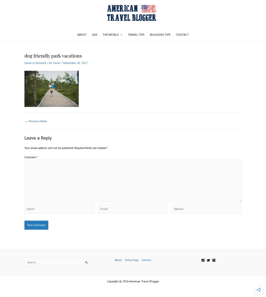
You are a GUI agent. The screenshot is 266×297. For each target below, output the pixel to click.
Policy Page (132, 260)
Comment (31, 157)
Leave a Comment (35, 63)
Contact (146, 260)
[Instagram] (214, 260)
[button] (120, 34)
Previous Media (36, 121)
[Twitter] (208, 260)
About (118, 260)
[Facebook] (203, 260)
